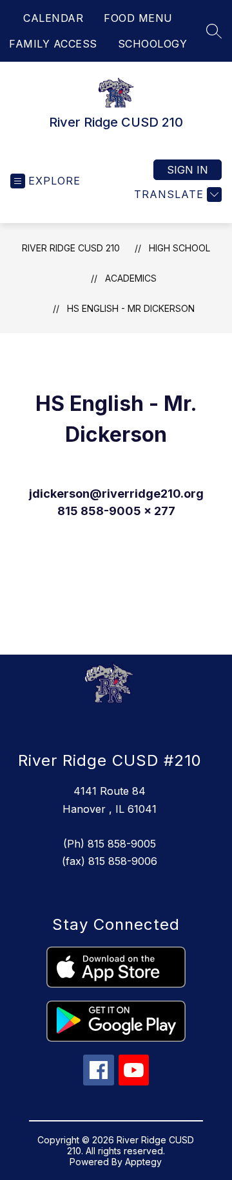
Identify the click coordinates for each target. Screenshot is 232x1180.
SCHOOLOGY (153, 43)
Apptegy (143, 1161)
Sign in (187, 169)
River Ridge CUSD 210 (71, 247)
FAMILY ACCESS (53, 43)
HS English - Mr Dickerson (131, 308)
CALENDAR (53, 18)
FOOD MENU (138, 18)
